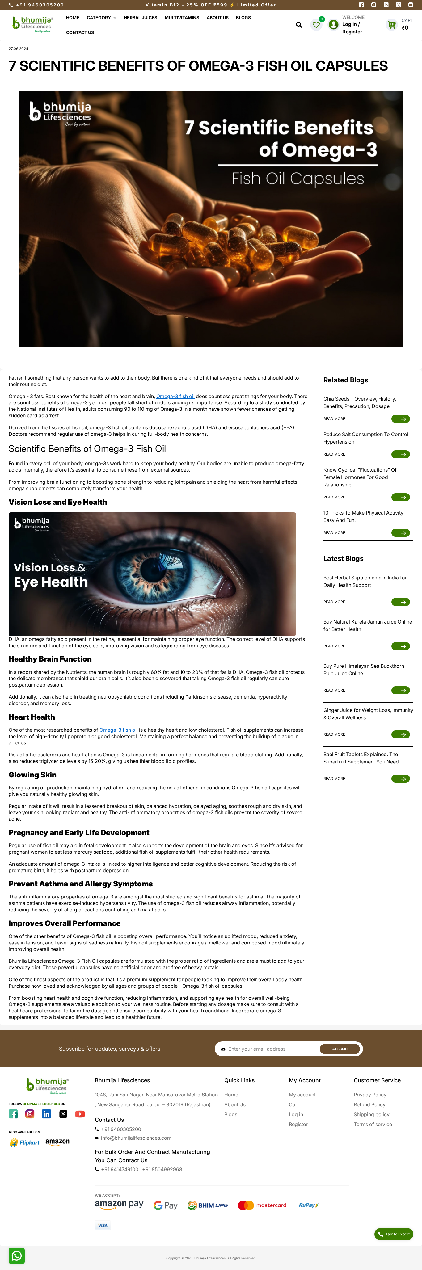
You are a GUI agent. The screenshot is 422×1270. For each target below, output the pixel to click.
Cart (294, 1104)
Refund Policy (370, 1104)
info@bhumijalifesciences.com (136, 1138)
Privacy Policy (370, 1094)
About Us (235, 1104)
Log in (296, 1114)
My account (302, 1094)
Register (298, 1124)
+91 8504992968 (162, 1169)
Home (231, 1094)
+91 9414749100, (120, 1169)
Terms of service (373, 1124)
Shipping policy (372, 1114)
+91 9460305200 (40, 4)
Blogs (230, 1114)
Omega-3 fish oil (175, 396)
